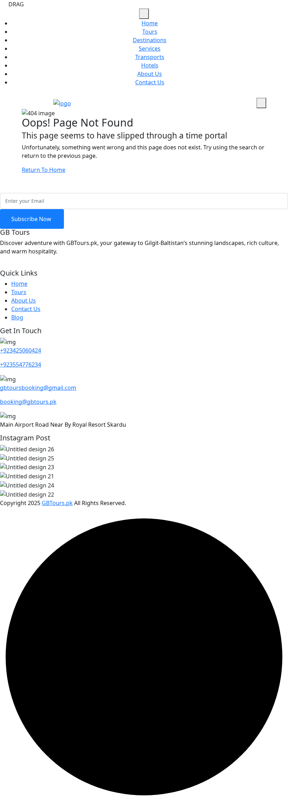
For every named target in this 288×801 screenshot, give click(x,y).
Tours (149, 31)
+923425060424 (20, 350)
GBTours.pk (57, 503)
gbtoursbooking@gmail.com (38, 388)
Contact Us (149, 82)
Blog (17, 317)
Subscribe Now (32, 219)
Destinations (149, 40)
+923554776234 (20, 364)
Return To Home (43, 170)
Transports (149, 57)
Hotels (149, 65)
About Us (149, 74)
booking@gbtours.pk (28, 402)
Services (150, 48)
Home (150, 23)
